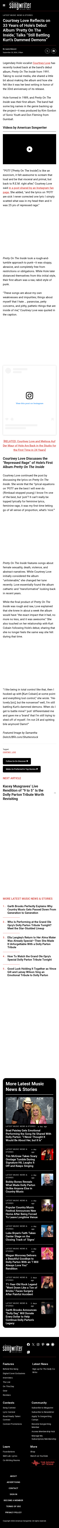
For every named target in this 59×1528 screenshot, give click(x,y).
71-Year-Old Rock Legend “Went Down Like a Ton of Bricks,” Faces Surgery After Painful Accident (21, 1289)
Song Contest (9, 1408)
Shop (32, 1451)
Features (8, 1364)
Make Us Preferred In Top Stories (21, 769)
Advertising (13, 1482)
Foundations (9, 1451)
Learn (6, 1446)
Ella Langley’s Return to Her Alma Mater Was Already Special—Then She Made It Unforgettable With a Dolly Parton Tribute (31, 942)
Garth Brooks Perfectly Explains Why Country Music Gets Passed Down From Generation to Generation (31, 909)
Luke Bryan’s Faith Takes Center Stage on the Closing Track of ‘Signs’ (21, 1236)
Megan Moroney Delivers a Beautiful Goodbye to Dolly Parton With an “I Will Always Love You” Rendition (22, 1262)
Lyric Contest (9, 1412)
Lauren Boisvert (10, 49)
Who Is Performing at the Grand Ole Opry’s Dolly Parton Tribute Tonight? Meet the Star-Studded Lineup (29, 925)
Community (39, 1402)
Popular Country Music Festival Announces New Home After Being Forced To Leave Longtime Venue (22, 1212)
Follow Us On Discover (16, 761)
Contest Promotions (12, 1424)
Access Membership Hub (43, 1431)
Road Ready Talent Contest (11, 1418)
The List (6, 1382)
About (13, 1476)
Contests (8, 1402)
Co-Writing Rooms (11, 1460)
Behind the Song (10, 1369)
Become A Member (13, 1500)
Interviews (8, 1378)
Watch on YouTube (39, 1456)
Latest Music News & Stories (18, 15)
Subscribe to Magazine (42, 1408)
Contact (13, 1488)
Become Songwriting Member (41, 1425)
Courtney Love (41, 63)
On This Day (8, 1386)
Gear (5, 1391)
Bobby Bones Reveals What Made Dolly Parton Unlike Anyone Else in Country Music (20, 1186)
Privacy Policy (13, 1512)
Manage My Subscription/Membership (44, 1437)
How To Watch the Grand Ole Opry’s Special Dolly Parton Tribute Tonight (29, 958)
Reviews (7, 1395)
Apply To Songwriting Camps (42, 1418)
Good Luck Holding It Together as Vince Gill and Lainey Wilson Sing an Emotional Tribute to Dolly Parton (31, 972)
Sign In (13, 1494)
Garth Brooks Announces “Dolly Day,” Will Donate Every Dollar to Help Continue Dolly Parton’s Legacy (21, 1316)
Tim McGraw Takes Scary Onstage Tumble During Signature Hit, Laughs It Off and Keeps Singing (21, 1161)
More (33, 1446)
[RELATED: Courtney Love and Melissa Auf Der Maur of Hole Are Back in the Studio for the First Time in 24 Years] (29, 446)
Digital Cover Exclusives (14, 1373)
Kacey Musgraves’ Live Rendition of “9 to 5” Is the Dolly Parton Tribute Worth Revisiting (23, 792)
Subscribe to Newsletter (43, 1412)
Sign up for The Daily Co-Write (43, 1370)
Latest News (40, 1364)
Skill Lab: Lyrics (10, 1456)
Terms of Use (13, 1506)
